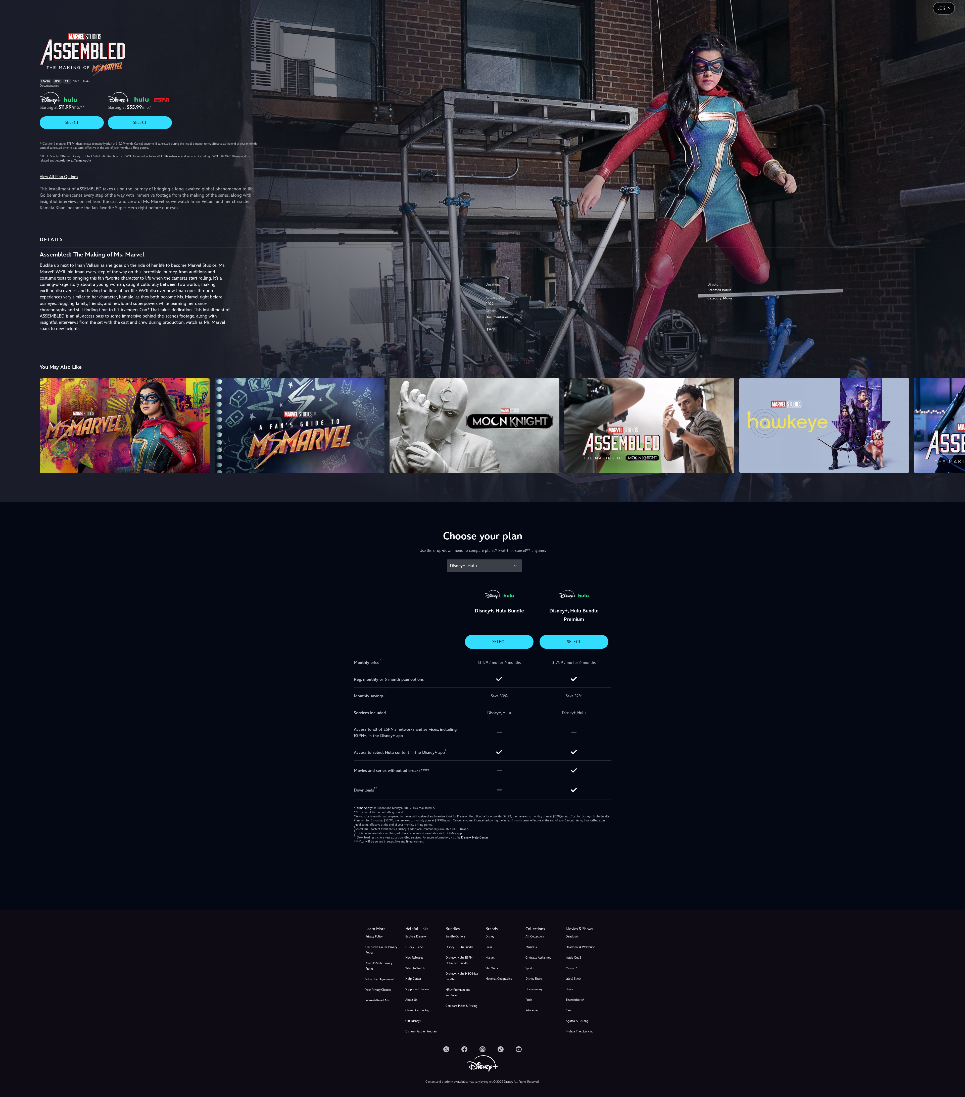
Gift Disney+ (413, 1021)
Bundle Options (455, 936)
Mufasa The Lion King (580, 1031)
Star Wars (492, 968)
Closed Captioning (417, 1010)
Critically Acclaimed (538, 957)
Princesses (532, 1010)
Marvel (490, 957)
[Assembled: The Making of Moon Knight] (649, 425)
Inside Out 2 (573, 957)
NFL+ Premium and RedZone (458, 992)
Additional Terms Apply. (75, 160)
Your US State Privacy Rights (378, 965)
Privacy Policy (373, 936)
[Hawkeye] (824, 425)
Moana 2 (571, 968)
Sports (529, 968)
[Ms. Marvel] (125, 425)
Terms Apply (363, 808)
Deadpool (572, 936)
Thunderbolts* (575, 1000)
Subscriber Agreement (379, 979)
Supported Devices (417, 989)
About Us (411, 1000)
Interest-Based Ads (377, 1000)
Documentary (533, 989)
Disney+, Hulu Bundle (459, 947)
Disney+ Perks (414, 947)
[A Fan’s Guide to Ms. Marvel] (299, 425)
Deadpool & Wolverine (580, 947)
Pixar (489, 947)
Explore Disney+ (415, 936)
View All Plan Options (59, 176)
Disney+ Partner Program (421, 1031)
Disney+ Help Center (474, 837)
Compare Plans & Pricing (461, 1006)
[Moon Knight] (474, 425)
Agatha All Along (577, 1021)
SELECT (72, 122)
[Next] (955, 425)
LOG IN (943, 8)
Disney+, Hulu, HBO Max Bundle (462, 976)
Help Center (413, 978)
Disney (490, 936)
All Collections (535, 936)
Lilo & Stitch (573, 978)
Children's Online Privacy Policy (381, 949)
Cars (568, 1010)
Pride (528, 1000)
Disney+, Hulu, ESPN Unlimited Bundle (459, 960)
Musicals (531, 947)
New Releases (414, 957)
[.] (446, 1049)
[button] (422, 929)
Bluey (569, 989)
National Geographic (499, 978)
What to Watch (414, 968)
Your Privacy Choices (378, 989)
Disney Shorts (534, 978)
